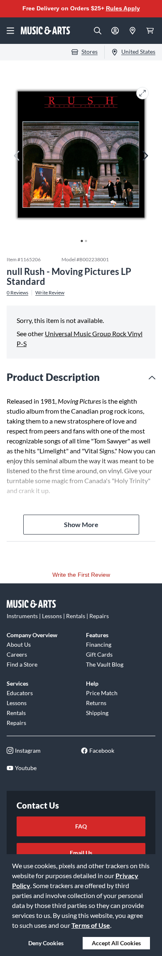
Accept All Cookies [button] (116, 942)
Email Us (81, 852)
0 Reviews (17, 293)
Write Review (49, 293)
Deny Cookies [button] (46, 942)
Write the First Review (81, 574)
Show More (81, 524)
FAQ (81, 826)
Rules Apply (123, 8)
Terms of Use (90, 925)
